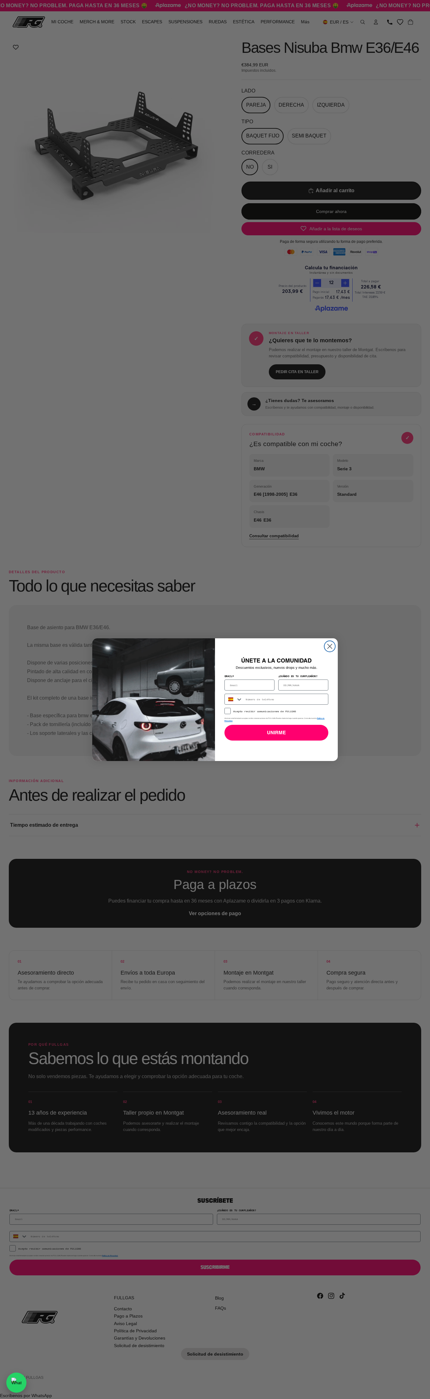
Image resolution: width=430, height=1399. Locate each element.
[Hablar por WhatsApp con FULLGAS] (16, 1383)
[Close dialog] (329, 646)
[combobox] (234, 699)
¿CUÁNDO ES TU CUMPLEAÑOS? (298, 676)
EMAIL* (229, 676)
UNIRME (276, 733)
